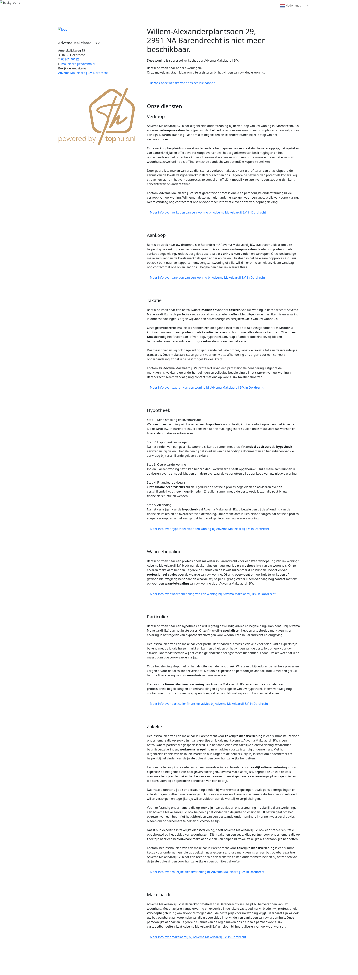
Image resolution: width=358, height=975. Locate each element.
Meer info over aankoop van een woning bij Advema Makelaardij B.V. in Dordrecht (207, 277)
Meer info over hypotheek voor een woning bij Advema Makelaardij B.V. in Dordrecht (209, 529)
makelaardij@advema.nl (78, 64)
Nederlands (293, 5)
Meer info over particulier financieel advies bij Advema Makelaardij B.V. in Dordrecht (209, 704)
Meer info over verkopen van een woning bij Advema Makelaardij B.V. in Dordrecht (208, 212)
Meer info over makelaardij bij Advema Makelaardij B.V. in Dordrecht (198, 937)
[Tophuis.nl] (97, 115)
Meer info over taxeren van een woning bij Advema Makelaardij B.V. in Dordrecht (206, 387)
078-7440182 (70, 59)
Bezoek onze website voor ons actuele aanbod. (183, 83)
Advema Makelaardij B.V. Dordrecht (83, 73)
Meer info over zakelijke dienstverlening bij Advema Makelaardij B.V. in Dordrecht (207, 872)
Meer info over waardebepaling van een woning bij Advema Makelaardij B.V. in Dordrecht (213, 594)
